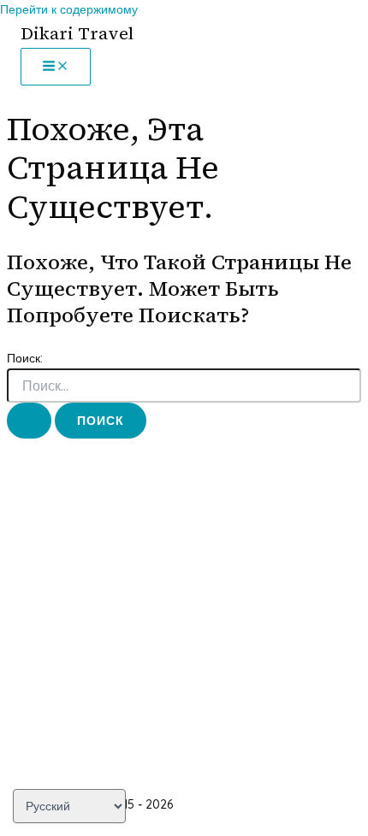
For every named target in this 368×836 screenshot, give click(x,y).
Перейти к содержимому (69, 9)
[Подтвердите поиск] (29, 421)
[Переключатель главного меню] (56, 66)
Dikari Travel (77, 33)
